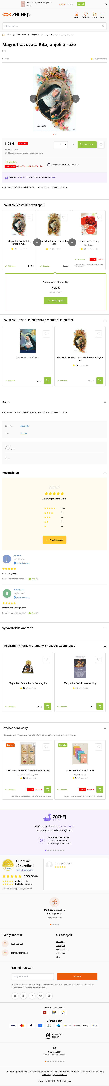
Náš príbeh (60, 953)
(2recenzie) (102, 58)
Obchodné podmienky (16, 1071)
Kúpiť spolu (58, 300)
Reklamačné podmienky (40, 1071)
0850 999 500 (17, 943)
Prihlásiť (77, 976)
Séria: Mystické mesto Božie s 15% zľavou (28, 770)
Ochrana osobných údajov (66, 1071)
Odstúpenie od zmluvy (91, 1071)
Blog (58, 957)
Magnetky (35, 34)
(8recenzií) (83, 688)
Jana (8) (17, 555)
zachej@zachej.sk (19, 952)
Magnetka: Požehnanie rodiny (80, 683)
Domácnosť (21, 34)
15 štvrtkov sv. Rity (88, 241)
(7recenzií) (83, 365)
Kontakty (60, 941)
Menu (102, 17)
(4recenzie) (31, 688)
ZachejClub (60, 945)
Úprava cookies (60, 1074)
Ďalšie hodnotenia (24, 870)
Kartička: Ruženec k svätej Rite (54, 242)
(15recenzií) (57, 249)
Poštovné (46, 1074)
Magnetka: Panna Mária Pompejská (28, 683)
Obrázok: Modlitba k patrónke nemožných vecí (80, 359)
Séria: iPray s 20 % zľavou (80, 770)
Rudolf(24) (19, 589)
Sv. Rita (23, 433)
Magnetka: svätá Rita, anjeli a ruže (19, 242)
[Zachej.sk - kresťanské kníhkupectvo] (17, 15)
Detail (81, 4)
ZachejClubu (22, 177)
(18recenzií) (92, 249)
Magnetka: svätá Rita (28, 357)
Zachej (8, 34)
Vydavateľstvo (62, 949)
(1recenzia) (31, 778)
